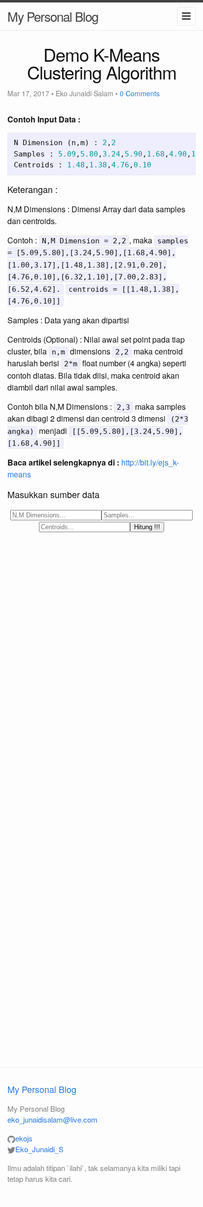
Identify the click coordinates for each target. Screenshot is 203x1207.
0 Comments (140, 93)
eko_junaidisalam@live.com (52, 1119)
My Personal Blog (52, 16)
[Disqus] (101, 670)
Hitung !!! (147, 527)
